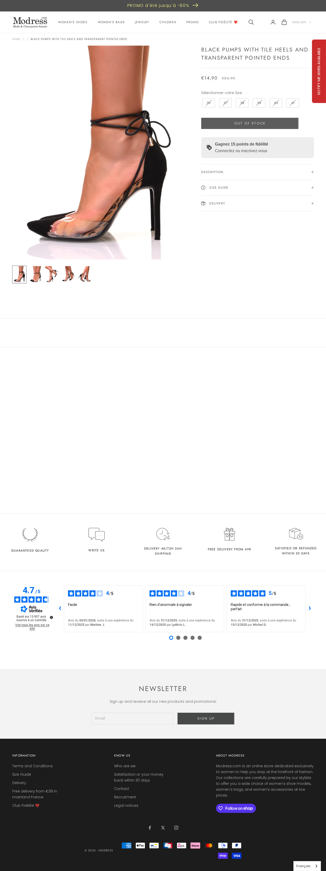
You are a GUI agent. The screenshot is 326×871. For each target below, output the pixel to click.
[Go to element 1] (19, 274)
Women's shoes (73, 22)
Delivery (19, 782)
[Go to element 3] (52, 274)
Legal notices (126, 805)
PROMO (192, 22)
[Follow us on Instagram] (176, 827)
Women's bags (111, 22)
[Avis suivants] (309, 608)
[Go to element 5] (84, 274)
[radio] (208, 103)
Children (167, 22)
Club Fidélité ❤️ (223, 22)
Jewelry (142, 22)
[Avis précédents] (59, 608)
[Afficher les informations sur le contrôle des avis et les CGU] (51, 617)
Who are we (124, 766)
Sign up (205, 718)
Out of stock (250, 123)
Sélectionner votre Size (221, 92)
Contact (121, 788)
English (299, 22)
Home (16, 39)
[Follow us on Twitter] (163, 827)
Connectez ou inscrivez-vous (241, 151)
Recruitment (125, 797)
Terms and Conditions (32, 766)
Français (303, 866)
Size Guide (21, 774)
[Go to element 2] (36, 274)
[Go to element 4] (68, 274)
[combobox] (307, 866)
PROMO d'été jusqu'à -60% (158, 5)
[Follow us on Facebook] (149, 827)
